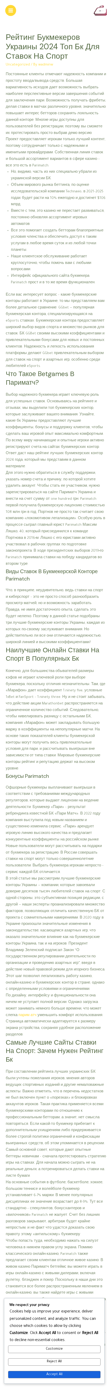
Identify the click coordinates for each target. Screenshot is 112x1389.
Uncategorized (18, 65)
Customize (54, 1349)
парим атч (27, 1015)
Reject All (54, 1362)
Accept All (54, 1374)
